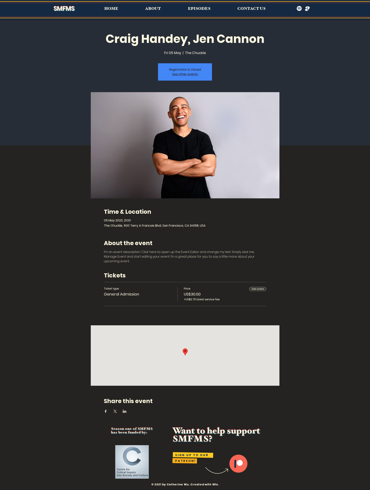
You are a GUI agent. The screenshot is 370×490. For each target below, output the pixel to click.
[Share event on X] (115, 411)
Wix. (215, 484)
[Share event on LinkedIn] (124, 411)
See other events (185, 74)
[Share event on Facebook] (106, 411)
